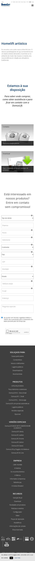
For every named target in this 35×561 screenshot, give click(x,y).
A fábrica (17, 475)
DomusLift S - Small (17, 396)
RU (24, 1)
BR (30, 1)
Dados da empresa (22, 552)
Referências (17, 482)
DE (19, 1)
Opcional (17, 414)
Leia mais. (17, 558)
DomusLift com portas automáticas (17, 403)
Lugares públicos (17, 407)
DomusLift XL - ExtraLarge (17, 400)
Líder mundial (17, 465)
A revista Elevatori (17, 486)
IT (11, 1)
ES (22, 1)
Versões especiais (17, 411)
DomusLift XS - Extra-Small (17, 393)
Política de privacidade (8, 552)
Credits (31, 552)
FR (16, 1)
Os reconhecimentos (17, 472)
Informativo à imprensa (17, 479)
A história (17, 468)
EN (14, 1)
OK (11, 558)
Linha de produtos (17, 386)
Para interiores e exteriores (17, 389)
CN (33, 1)
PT (27, 1)
